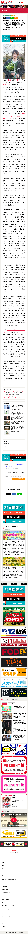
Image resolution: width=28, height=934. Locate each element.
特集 (3, 865)
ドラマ (13, 15)
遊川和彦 (19, 80)
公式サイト (6, 443)
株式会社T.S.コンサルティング (8, 905)
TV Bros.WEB (4, 886)
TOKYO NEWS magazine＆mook (9, 879)
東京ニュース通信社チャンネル (8, 899)
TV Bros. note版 (5, 889)
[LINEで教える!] (12, 18)
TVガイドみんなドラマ (6, 896)
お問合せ (3, 923)
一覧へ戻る (14, 583)
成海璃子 (13, 116)
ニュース (3, 862)
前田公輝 (19, 116)
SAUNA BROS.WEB (6, 892)
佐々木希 (8, 118)
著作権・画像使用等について (8, 920)
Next (26, 844)
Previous (2, 844)
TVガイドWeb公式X (6, 909)
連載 (3, 868)
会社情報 (3, 926)
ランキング (4, 875)
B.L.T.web (4, 883)
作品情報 (3, 872)
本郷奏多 (7, 116)
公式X (5, 446)
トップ (3, 855)
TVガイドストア (5, 902)
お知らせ (3, 913)
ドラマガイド (4, 859)
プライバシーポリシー (6, 916)
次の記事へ (24, 583)
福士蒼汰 (9, 80)
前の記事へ (4, 583)
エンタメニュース (6, 15)
